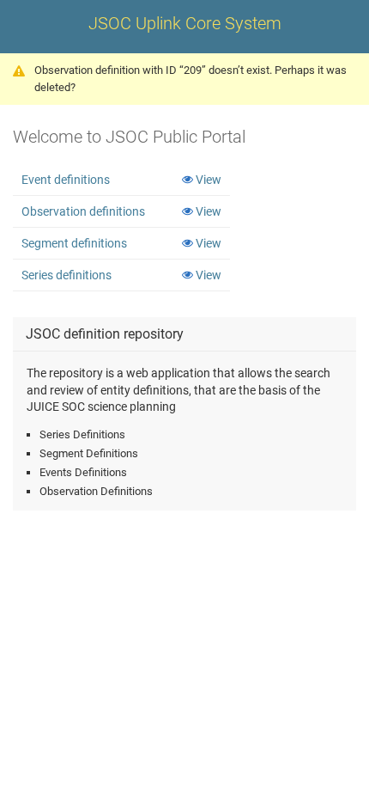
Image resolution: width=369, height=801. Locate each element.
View (208, 179)
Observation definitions (83, 211)
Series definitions (66, 275)
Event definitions (65, 179)
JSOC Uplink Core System (184, 23)
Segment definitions (74, 243)
